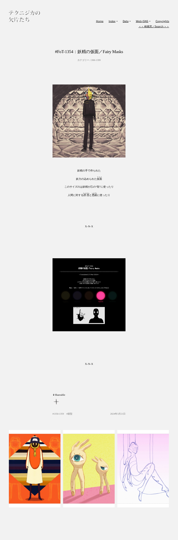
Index (112, 21)
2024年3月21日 (117, 413)
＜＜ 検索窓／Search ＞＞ (154, 26)
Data (125, 21)
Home (99, 21)
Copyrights (162, 21)
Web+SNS (142, 21)
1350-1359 (59, 413)
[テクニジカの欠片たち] (24, 16)
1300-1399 (95, 60)
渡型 (70, 413)
